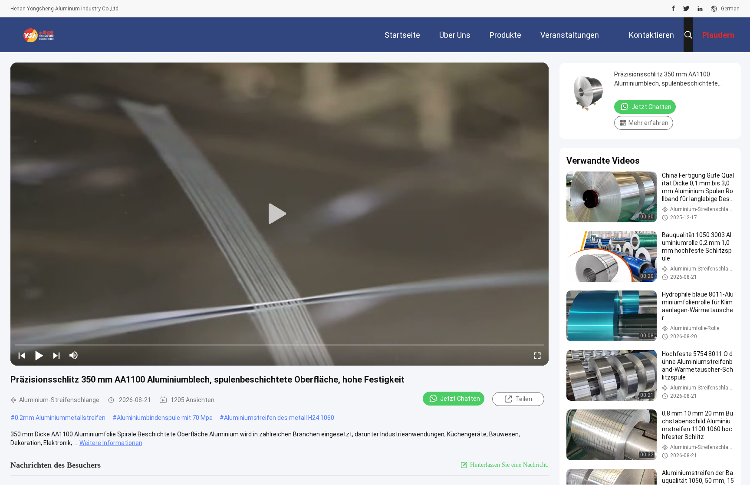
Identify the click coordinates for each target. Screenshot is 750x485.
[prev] (21, 355)
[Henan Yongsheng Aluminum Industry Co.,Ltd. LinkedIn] (700, 8)
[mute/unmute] (73, 355)
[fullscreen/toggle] (537, 355)
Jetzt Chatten (460, 398)
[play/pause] (39, 355)
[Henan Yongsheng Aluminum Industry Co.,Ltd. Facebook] (673, 8)
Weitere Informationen (110, 442)
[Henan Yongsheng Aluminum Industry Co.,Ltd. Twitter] (686, 8)
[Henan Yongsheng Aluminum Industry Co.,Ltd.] (38, 34)
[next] (56, 355)
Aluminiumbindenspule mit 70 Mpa (165, 417)
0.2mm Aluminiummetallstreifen (60, 417)
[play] (279, 214)
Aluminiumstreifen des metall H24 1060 (279, 417)
